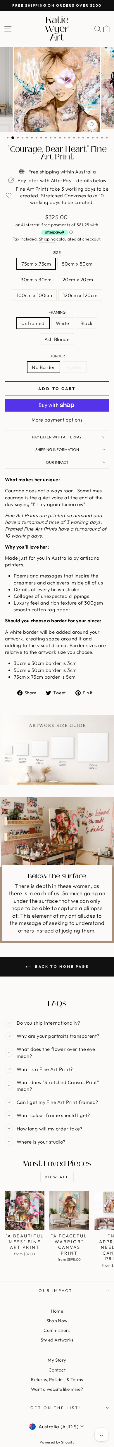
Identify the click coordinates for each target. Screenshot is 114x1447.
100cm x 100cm (34, 295)
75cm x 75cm (36, 264)
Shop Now (56, 1320)
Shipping (47, 239)
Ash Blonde (57, 339)
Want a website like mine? (57, 1389)
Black (86, 323)
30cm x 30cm (36, 279)
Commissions (57, 1330)
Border (57, 356)
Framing (57, 312)
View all (57, 1177)
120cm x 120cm (80, 295)
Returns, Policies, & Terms (57, 1379)
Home (57, 1311)
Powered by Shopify (57, 1442)
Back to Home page (61, 966)
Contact (57, 1370)
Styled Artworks (57, 1340)
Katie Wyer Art (57, 28)
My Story (57, 1360)
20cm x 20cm (78, 279)
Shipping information (57, 449)
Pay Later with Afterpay (57, 437)
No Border (43, 367)
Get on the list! (55, 1407)
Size (57, 252)
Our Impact (57, 462)
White (62, 323)
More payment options (57, 420)
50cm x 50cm (77, 264)
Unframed (32, 323)
